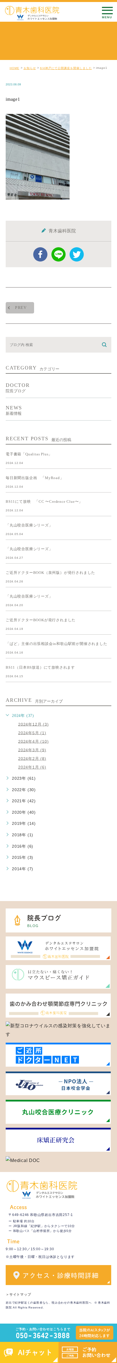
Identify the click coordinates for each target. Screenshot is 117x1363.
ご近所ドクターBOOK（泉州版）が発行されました (50, 572)
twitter (77, 254)
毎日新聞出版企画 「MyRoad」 (35, 478)
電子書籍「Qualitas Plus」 (29, 454)
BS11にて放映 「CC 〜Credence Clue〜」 (44, 501)
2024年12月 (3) (33, 724)
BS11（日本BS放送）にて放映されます (40, 667)
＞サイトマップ (18, 1294)
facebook (40, 254)
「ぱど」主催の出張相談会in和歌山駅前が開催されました (56, 644)
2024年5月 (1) (32, 732)
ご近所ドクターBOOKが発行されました (41, 620)
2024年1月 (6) (32, 767)
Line (58, 254)
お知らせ (30, 68)
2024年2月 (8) (32, 758)
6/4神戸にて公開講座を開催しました (66, 68)
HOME (14, 68)
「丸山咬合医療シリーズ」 (29, 525)
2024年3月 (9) (32, 749)
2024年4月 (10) (33, 741)
